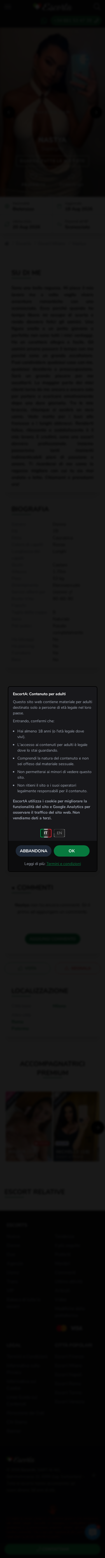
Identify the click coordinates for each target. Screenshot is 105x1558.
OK (72, 851)
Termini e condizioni (63, 863)
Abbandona (33, 851)
